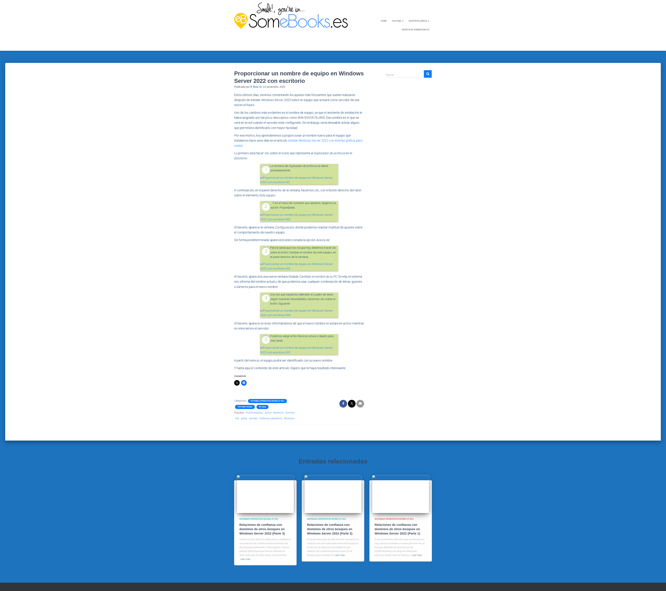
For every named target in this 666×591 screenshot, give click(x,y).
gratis (244, 418)
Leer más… (246, 559)
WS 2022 (262, 407)
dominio (290, 412)
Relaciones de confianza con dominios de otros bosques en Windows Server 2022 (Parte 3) (262, 529)
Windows (289, 418)
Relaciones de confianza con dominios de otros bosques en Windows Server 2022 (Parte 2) (329, 529)
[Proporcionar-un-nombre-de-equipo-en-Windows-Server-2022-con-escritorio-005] (299, 350)
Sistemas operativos (271, 418)
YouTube (397, 21)
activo (268, 412)
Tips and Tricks (244, 407)
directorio (278, 412)
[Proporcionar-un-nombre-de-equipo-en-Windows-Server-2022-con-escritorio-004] (299, 313)
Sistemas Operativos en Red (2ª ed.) (267, 401)
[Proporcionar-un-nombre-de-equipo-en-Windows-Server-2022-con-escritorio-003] (299, 266)
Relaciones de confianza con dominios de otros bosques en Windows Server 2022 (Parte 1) (397, 529)
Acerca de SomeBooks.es (415, 29)
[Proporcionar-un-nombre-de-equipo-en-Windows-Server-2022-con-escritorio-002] (299, 217)
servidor (253, 418)
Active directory (254, 412)
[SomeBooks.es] (290, 25)
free (237, 418)
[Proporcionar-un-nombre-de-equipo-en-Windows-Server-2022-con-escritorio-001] (299, 179)
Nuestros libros (418, 21)
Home (384, 21)
